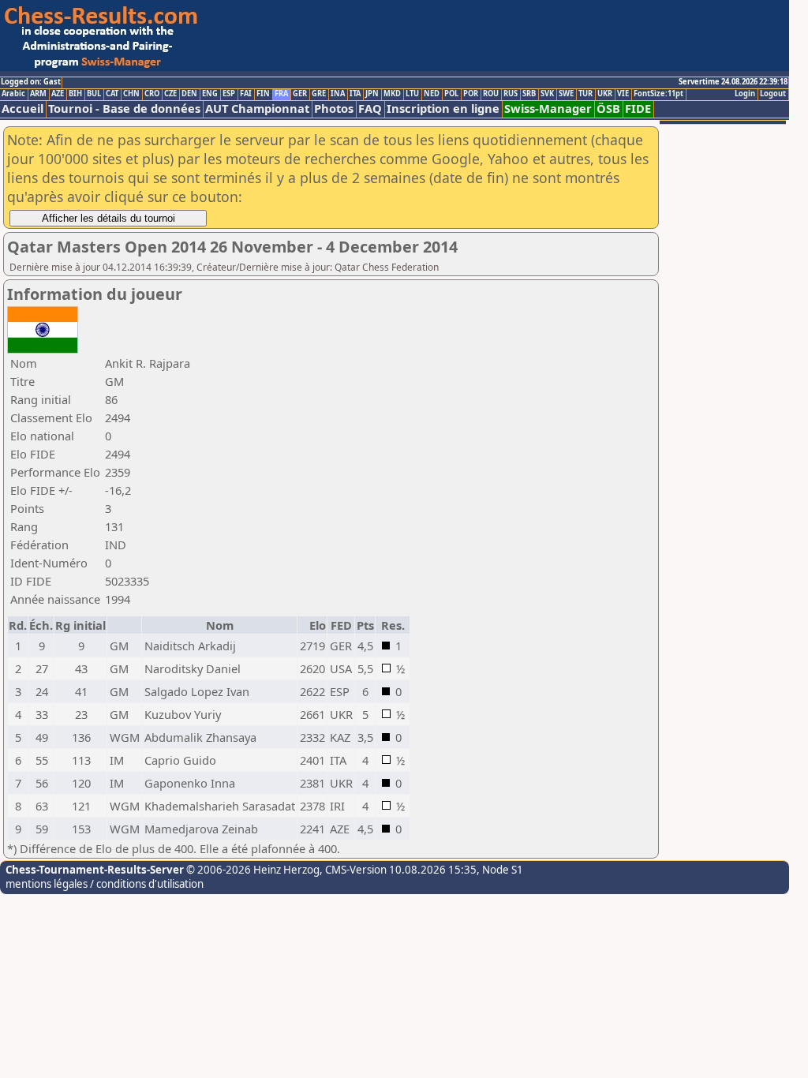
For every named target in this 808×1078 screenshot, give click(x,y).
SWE (566, 94)
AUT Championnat (257, 108)
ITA (355, 94)
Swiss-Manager (548, 108)
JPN (372, 94)
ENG (210, 94)
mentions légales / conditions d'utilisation (105, 884)
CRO (151, 94)
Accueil (22, 108)
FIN (263, 94)
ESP (229, 94)
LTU (412, 94)
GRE (319, 94)
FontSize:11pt (658, 94)
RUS (510, 94)
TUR (585, 94)
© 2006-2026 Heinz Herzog (252, 870)
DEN (189, 94)
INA (338, 94)
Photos (334, 108)
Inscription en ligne (443, 108)
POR (470, 94)
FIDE (638, 108)
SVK (547, 94)
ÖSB (608, 108)
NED (432, 94)
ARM (38, 94)
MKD (392, 94)
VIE (623, 94)
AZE (57, 94)
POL (451, 94)
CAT (112, 94)
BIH (75, 94)
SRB (529, 94)
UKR (604, 94)
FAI (246, 94)
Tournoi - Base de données (124, 108)
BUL (94, 94)
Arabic (13, 94)
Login (745, 94)
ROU (491, 94)
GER (300, 94)
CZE (170, 94)
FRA (281, 94)
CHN (131, 94)
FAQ (370, 108)
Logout (773, 94)
